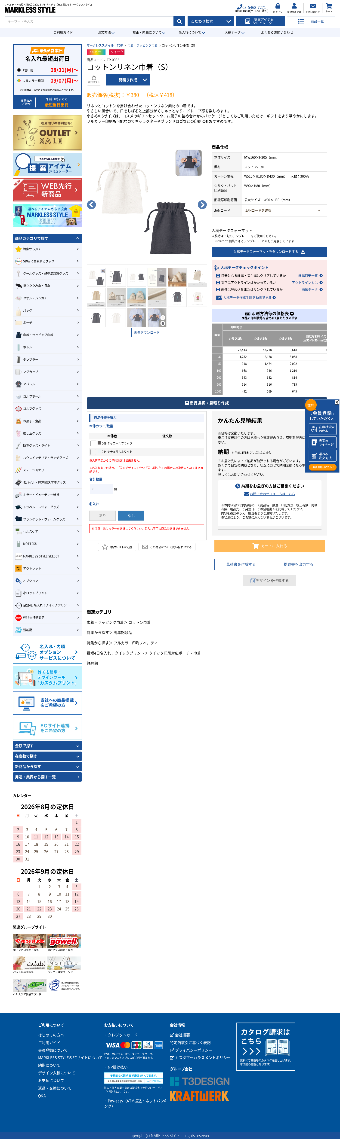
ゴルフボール (32, 396)
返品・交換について (54, 1088)
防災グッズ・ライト (36, 445)
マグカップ (30, 371)
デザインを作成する (272, 580)
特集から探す (98, 632)
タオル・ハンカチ (35, 298)
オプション (30, 580)
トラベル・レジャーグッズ (41, 507)
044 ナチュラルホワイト (116, 451)
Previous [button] (91, 204)
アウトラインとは (305, 282)
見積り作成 (128, 80)
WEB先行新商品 (33, 617)
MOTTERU (30, 543)
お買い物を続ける (129, 573)
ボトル (27, 347)
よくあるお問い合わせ (277, 32)
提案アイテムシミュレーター (264, 21)
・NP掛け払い (116, 1067)
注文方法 (104, 32)
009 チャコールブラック (116, 443)
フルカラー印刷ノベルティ (136, 643)
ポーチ (27, 322)
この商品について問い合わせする (171, 547)
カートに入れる (274, 546)
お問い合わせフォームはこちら (272, 494)
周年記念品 (123, 632)
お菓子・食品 (32, 421)
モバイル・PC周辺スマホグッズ (44, 482)
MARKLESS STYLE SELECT (41, 556)
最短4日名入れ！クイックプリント (115, 653)
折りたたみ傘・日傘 (36, 285)
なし (131, 516)
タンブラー (30, 359)
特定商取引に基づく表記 (190, 1043)
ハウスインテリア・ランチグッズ (45, 457)
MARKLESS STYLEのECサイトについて (70, 1058)
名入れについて (190, 32)
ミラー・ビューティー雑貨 (41, 494)
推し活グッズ (32, 433)
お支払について (51, 1080)
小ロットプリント (35, 592)
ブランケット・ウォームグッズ (44, 519)
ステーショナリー (35, 470)
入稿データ (233, 32)
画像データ (310, 289)
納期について (49, 1065)
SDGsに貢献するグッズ (39, 261)
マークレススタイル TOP (105, 45)
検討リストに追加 (121, 547)
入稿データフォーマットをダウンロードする (265, 251)
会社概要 (182, 1035)
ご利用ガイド (63, 32)
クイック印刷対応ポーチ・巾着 (175, 653)
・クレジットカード (120, 1035)
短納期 (92, 663)
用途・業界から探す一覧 (35, 777)
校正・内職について (147, 32)
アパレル (29, 384)
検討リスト (94, 82)
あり (102, 516)
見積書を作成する (241, 564)
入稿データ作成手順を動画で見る (247, 297)
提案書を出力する (298, 564)
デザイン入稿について (56, 1073)
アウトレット (32, 568)
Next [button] (202, 204)
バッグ (27, 310)
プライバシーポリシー (193, 1050)
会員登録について (53, 1050)
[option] (147, 205)
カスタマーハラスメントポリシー (202, 1058)
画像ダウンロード (147, 332)
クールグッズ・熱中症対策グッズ (45, 273)
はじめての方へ (51, 1035)
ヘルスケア (30, 531)
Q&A (42, 1096)
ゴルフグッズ (32, 408)
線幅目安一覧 (308, 275)
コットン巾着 (139, 622)
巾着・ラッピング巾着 (142, 45)
